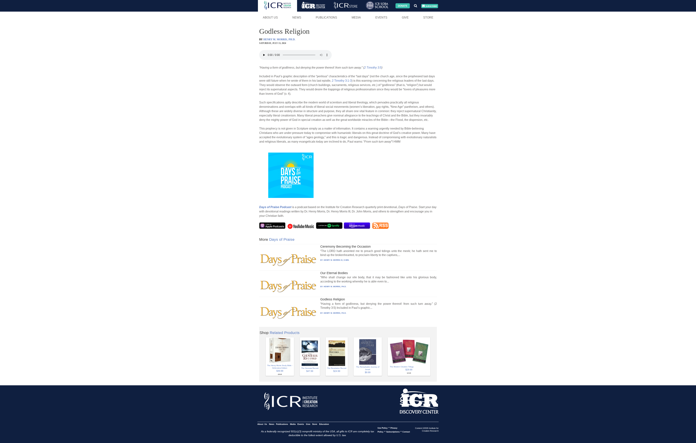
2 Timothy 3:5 (373, 67)
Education (324, 424)
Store (428, 17)
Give (405, 17)
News (296, 17)
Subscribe (431, 6)
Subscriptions (393, 431)
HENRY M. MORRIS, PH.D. (279, 39)
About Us (270, 17)
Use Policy (383, 428)
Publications (326, 17)
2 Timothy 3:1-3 (342, 80)
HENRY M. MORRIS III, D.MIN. (336, 260)
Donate (402, 5)
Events (381, 17)
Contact (406, 431)
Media (356, 17)
